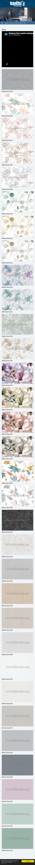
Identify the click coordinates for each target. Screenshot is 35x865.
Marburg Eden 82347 (7, 728)
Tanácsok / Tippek (19, 23)
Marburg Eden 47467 (7, 483)
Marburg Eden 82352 (7, 801)
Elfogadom (28, 861)
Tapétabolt (6, 23)
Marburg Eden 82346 (7, 703)
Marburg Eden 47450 (7, 287)
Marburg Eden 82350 (7, 777)
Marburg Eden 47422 (7, 238)
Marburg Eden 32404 (7, 91)
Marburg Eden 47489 (7, 654)
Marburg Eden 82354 (7, 826)
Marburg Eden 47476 (7, 532)
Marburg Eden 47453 (7, 360)
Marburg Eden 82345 (7, 679)
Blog (24, 23)
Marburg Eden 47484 (7, 605)
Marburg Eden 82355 (7, 850)
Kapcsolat (12, 23)
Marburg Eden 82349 (7, 752)
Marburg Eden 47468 (7, 507)
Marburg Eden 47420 (7, 213)
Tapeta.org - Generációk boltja (17, 4)
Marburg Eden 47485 (7, 630)
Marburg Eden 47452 (7, 336)
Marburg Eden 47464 (7, 409)
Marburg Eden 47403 (7, 165)
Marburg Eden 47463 (7, 385)
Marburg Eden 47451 (7, 311)
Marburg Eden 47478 (7, 556)
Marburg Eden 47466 (7, 458)
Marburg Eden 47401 (7, 140)
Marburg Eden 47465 (7, 434)
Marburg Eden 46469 (7, 116)
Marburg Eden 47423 (7, 262)
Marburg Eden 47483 (7, 581)
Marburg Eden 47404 (7, 189)
